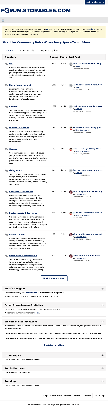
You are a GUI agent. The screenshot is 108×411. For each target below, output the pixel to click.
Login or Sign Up (93, 2)
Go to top (99, 395)
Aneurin (79, 66)
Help (45, 395)
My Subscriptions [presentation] (49, 50)
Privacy (67, 395)
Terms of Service (82, 395)
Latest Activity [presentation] (27, 50)
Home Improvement (20, 85)
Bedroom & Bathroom (21, 191)
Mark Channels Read (54, 278)
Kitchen (13, 106)
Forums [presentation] (9, 50)
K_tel (36, 313)
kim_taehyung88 (83, 130)
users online (31, 292)
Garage (13, 149)
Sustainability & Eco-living (23, 213)
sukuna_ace (81, 194)
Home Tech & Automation (23, 255)
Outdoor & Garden (19, 127)
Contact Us (56, 395)
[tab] (9, 50)
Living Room (15, 170)
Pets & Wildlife (17, 234)
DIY (11, 63)
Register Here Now (54, 345)
